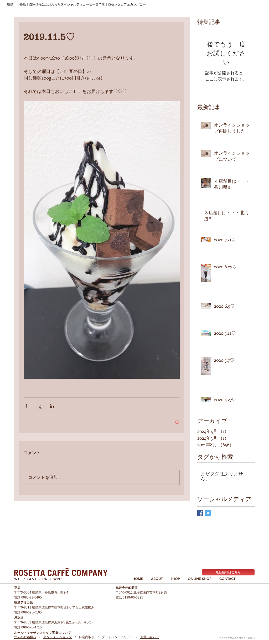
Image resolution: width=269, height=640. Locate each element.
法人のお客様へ (25, 637)
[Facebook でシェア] (26, 406)
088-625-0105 (31, 612)
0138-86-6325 (133, 597)
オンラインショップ (57, 637)
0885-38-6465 (31, 597)
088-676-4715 (31, 627)
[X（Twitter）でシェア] (39, 406)
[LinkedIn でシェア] (51, 406)
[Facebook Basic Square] (200, 513)
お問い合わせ (149, 637)
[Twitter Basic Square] (208, 513)
